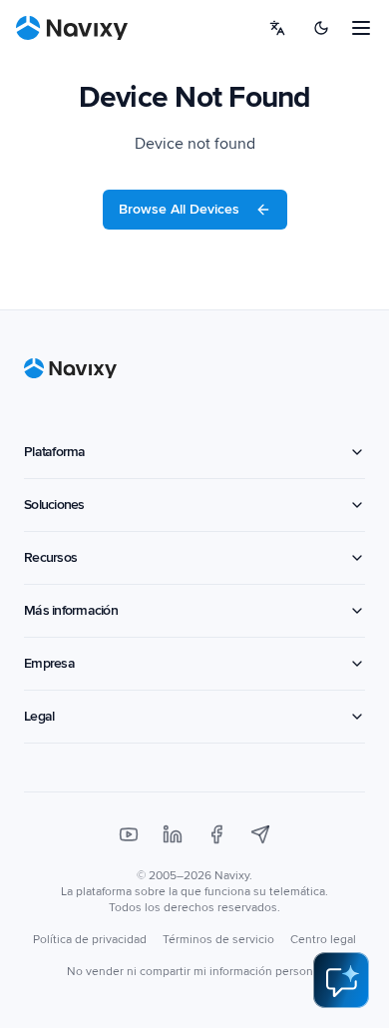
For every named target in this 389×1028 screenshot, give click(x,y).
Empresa (49, 663)
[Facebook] (216, 834)
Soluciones (54, 504)
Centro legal (323, 939)
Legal (39, 716)
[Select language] (277, 28)
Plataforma (55, 451)
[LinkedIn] (173, 834)
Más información (71, 610)
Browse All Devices (179, 209)
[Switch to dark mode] (321, 28)
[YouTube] (129, 834)
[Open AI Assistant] (341, 980)
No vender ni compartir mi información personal (194, 971)
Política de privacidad (90, 939)
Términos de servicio (218, 939)
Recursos (50, 557)
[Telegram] (260, 834)
